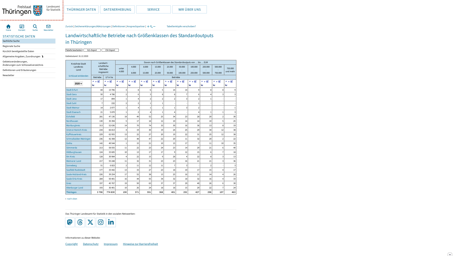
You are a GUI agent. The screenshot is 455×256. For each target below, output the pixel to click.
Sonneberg (71, 165)
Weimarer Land (73, 160)
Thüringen (71, 192)
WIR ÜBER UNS (186, 9)
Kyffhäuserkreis (73, 134)
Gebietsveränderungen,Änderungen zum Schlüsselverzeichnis (22, 63)
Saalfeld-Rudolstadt (75, 169)
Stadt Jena (71, 98)
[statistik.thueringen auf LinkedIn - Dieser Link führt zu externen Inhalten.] (112, 222)
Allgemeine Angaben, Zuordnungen (21, 56)
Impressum (111, 244)
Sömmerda (71, 147)
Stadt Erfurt (72, 89)
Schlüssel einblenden (78, 75)
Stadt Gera (71, 94)
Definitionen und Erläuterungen (19, 70)
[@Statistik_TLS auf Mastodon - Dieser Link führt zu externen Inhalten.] (70, 222)
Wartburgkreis (73, 125)
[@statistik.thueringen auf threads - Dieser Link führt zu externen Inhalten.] (81, 222)
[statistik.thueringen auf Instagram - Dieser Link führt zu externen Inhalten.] (101, 222)
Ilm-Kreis (70, 156)
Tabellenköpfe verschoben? (181, 26)
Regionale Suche (11, 46)
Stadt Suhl (71, 103)
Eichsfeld (70, 116)
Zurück (69, 26)
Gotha (69, 143)
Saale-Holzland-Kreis (76, 174)
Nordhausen (72, 120)
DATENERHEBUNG (115, 9)
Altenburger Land (74, 187)
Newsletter (8, 75)
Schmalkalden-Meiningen (78, 138)
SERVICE (148, 9)
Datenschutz (90, 244)
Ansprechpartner (136, 26)
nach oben (72, 198)
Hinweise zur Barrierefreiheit (140, 244)
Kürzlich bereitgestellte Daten (18, 51)
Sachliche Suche (11, 41)
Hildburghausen (74, 152)
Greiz (68, 183)
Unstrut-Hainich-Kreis (76, 129)
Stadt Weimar (72, 107)
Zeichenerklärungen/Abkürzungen (92, 26)
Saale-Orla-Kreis (74, 178)
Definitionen (118, 26)
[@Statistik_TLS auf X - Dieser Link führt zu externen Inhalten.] (91, 222)
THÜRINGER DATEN (80, 9)
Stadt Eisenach (73, 112)
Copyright (71, 244)
